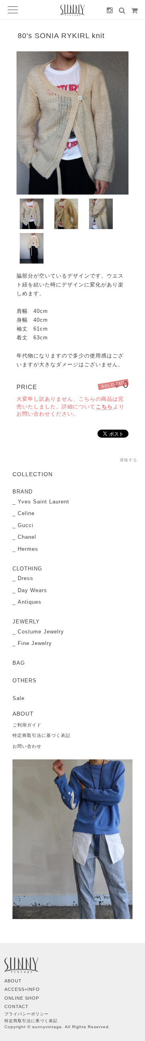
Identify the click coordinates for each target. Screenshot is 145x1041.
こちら (104, 407)
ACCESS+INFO (22, 989)
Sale (18, 698)
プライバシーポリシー (26, 1014)
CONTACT (16, 1006)
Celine (26, 513)
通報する (128, 460)
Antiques (29, 602)
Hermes (28, 549)
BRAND (22, 492)
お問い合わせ (26, 746)
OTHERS (24, 681)
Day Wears (32, 590)
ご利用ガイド (26, 724)
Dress (25, 578)
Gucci (25, 525)
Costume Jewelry (41, 632)
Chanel (27, 537)
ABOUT (13, 980)
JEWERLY (26, 622)
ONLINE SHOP (21, 998)
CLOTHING (27, 569)
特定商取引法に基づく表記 (41, 735)
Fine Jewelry (35, 643)
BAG (18, 663)
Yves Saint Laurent (43, 502)
